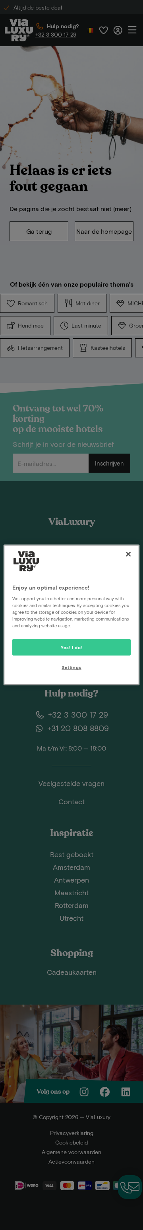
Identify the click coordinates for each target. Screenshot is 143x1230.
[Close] (128, 554)
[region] (71, 615)
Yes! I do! (71, 647)
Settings (71, 667)
